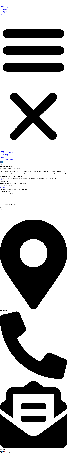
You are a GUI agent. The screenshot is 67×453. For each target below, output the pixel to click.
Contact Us (2, 14)
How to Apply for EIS (5, 7)
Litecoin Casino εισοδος (2, 179)
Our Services (2, 8)
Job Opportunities (5, 9)
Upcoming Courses (5, 12)
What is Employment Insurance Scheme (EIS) (8, 152)
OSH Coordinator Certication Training (8, 159)
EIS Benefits (2, 6)
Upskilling (2, 157)
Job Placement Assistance (5, 11)
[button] (33, 82)
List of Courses (4, 13)
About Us (2, 5)
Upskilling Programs (5, 10)
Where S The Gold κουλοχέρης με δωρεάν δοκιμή (5, 194)
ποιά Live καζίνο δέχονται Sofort (3, 187)
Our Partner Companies (5, 155)
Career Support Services (5, 154)
